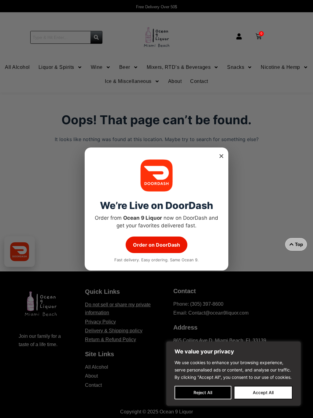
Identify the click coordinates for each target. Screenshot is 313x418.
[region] (233, 373)
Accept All (263, 392)
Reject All (202, 392)
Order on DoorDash (156, 245)
